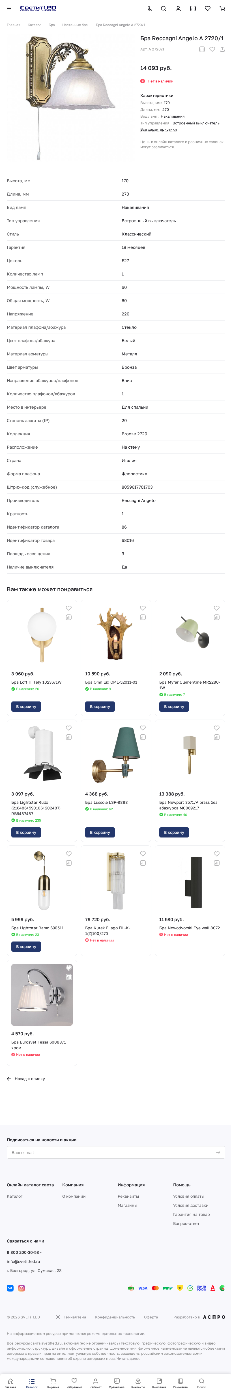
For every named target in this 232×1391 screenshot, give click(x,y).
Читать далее (129, 1358)
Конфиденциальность (115, 1317)
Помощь (181, 1184)
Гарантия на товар (191, 1214)
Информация (131, 1184)
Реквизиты (128, 1196)
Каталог (14, 1196)
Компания (73, 1184)
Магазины (127, 1205)
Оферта (151, 1317)
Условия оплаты (188, 1196)
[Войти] (178, 8)
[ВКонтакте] (10, 1288)
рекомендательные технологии (115, 1333)
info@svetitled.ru (23, 1261)
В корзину (26, 706)
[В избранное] (212, 49)
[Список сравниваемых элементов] (193, 8)
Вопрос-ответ (186, 1223)
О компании (74, 1196)
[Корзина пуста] (222, 8)
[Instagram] (21, 1288)
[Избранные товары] (207, 8)
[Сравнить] (202, 49)
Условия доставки (191, 1205)
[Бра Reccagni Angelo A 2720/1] (71, 98)
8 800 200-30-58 (23, 1252)
